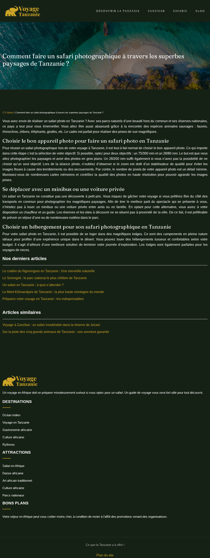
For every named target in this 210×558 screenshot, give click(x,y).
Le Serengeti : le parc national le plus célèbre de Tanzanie (44, 278)
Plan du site (105, 555)
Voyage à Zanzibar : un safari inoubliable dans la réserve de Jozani (51, 325)
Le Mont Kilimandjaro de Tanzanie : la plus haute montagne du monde (53, 292)
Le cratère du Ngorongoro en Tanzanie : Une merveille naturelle (48, 271)
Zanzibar (156, 10)
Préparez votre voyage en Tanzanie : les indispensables (43, 299)
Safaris (180, 10)
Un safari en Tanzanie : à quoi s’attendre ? (33, 285)
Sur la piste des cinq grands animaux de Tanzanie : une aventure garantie (55, 332)
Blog (200, 10)
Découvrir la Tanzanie (118, 10)
